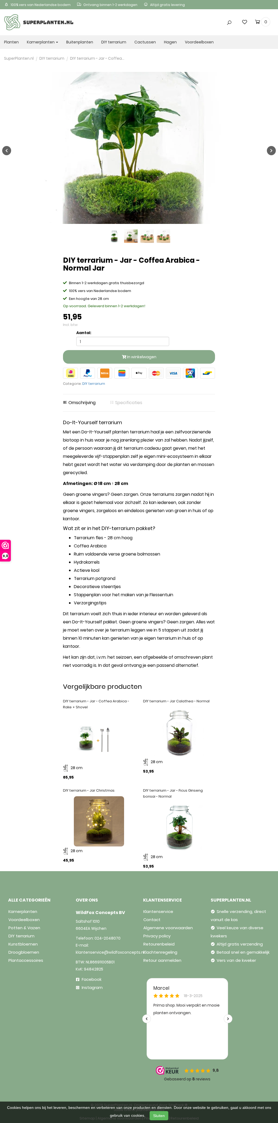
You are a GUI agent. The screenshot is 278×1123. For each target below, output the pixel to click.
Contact (151, 919)
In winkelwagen (141, 357)
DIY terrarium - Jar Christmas (89, 790)
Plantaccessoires (25, 960)
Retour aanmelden (162, 960)
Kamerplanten (22, 911)
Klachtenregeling (160, 952)
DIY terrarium (113, 42)
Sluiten (159, 1116)
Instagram (92, 987)
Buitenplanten (79, 42)
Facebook (91, 979)
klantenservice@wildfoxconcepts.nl (110, 952)
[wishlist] (245, 22)
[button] (192, 11)
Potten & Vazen (24, 928)
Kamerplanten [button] (41, 42)
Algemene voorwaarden (168, 928)
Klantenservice (158, 911)
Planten (11, 42)
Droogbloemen (23, 952)
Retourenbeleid (159, 944)
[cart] (257, 23)
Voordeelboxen (199, 42)
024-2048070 (107, 938)
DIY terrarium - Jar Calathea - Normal (176, 701)
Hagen (170, 42)
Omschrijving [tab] (81, 403)
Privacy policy (156, 936)
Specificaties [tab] (128, 403)
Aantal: (83, 332)
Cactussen (145, 42)
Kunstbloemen (23, 944)
